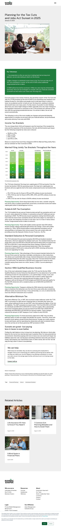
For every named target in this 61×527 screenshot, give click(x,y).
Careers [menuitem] (38, 497)
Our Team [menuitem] (38, 492)
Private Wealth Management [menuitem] (12, 507)
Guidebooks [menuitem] (24, 492)
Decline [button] (50, 523)
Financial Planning (14, 382)
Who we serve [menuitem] (9, 488)
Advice (22, 382)
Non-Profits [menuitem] (8, 492)
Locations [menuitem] (38, 495)
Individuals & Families (30, 382)
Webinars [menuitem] (23, 494)
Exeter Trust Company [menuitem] (11, 510)
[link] (8, 3)
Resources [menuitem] (24, 488)
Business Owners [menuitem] (9, 494)
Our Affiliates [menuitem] (29, 505)
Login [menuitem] (6, 505)
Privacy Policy (45, 516)
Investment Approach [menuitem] (42, 490)
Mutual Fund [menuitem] (8, 508)
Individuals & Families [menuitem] (11, 490)
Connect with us (12, 361)
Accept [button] (44, 523)
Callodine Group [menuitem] (29, 508)
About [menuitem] (38, 488)
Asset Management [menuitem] (30, 507)
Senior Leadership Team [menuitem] (42, 494)
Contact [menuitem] (38, 499)
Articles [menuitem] (23, 490)
